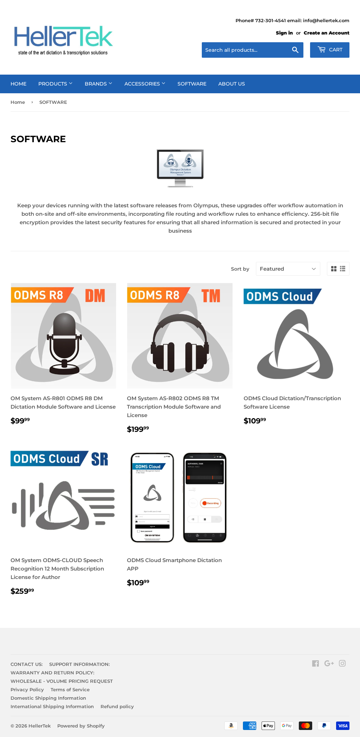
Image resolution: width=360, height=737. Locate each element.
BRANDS (96, 84)
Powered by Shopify (81, 726)
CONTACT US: (27, 664)
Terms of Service (70, 689)
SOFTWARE (192, 84)
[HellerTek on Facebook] (315, 664)
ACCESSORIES (142, 84)
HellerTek (39, 726)
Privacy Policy (27, 689)
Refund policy (117, 706)
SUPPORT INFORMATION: (79, 664)
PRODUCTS (53, 84)
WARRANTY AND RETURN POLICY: (52, 672)
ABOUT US (231, 84)
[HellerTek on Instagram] (342, 664)
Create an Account (326, 33)
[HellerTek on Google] (329, 664)
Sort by (240, 269)
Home (18, 102)
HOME (18, 84)
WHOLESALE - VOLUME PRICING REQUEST (62, 681)
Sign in (284, 33)
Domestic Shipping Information (48, 698)
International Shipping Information (52, 706)
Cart (335, 49)
